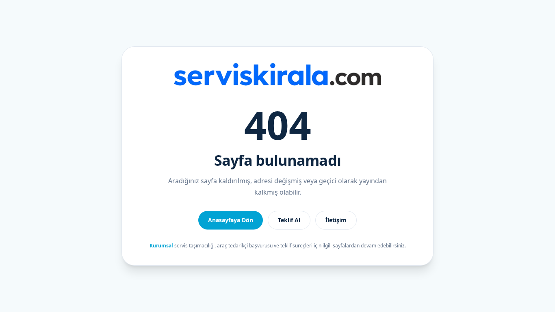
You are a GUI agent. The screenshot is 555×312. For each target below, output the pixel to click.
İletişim (336, 220)
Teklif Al (289, 220)
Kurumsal (161, 245)
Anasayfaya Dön (230, 220)
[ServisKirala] (277, 74)
